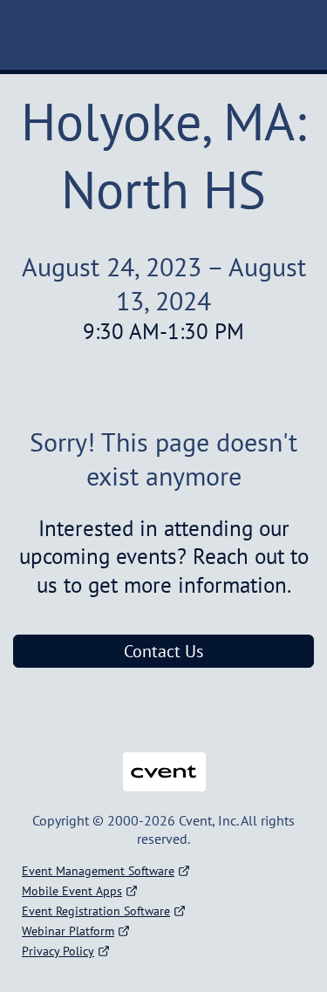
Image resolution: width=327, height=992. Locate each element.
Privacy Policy (58, 951)
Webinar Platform (68, 931)
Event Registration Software (96, 911)
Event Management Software (98, 871)
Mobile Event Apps (72, 891)
